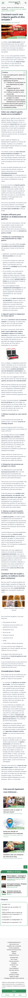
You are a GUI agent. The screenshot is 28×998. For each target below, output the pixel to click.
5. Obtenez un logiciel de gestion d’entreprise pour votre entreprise (16, 100)
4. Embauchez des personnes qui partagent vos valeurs (16, 97)
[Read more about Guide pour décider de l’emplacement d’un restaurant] (14, 823)
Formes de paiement (14, 948)
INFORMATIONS (14, 957)
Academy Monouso (14, 955)
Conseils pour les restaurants (10, 835)
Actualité (4, 904)
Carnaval (4, 909)
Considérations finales (10, 107)
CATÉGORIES (14, 972)
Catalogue (14, 963)
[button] (26, 3)
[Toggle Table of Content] (24, 72)
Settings (7, 995)
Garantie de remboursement (14, 949)
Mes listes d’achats (14, 970)
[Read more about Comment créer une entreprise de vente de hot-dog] (14, 847)
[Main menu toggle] (3, 3)
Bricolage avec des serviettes (10, 907)
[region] (14, 988)
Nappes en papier (14, 976)
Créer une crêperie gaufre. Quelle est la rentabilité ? (14, 76)
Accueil (3, 7)
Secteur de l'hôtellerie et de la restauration (10, 22)
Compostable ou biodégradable (11, 919)
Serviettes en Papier (14, 974)
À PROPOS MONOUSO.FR (14, 942)
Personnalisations (14, 968)
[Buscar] (25, 867)
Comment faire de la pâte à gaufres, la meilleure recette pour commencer (14, 104)
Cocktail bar (5, 917)
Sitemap (14, 953)
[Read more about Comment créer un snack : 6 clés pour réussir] (14, 802)
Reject (20, 995)
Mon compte (14, 959)
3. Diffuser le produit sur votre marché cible (15, 93)
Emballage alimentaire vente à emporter (14, 978)
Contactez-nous (14, 964)
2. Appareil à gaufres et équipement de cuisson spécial (15, 89)
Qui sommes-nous (14, 944)
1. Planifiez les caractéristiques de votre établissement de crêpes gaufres (15, 84)
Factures (14, 966)
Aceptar (14, 991)
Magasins (14, 951)
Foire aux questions (14, 961)
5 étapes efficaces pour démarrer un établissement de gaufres (14, 79)
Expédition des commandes (14, 946)
